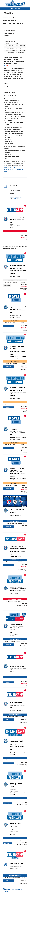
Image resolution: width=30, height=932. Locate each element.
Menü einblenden (15, 8)
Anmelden (8, 326)
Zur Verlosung (7, 803)
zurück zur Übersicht (8, 13)
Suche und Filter (7, 12)
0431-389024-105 (17, 198)
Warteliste (6, 285)
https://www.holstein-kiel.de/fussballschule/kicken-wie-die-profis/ (14, 169)
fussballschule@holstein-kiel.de (16, 197)
